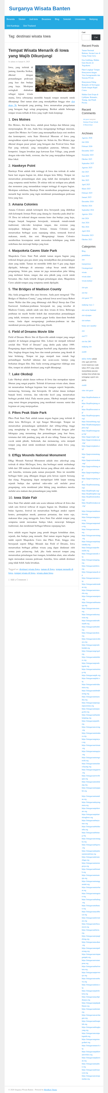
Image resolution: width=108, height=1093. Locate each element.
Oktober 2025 (87, 159)
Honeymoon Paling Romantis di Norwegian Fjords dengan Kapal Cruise (91, 86)
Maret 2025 (86, 188)
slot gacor (86, 119)
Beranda (11, 19)
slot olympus (87, 315)
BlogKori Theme (50, 1089)
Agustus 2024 (87, 214)
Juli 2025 (85, 171)
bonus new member (89, 325)
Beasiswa (46, 19)
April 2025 (86, 184)
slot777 (84, 336)
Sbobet (22, 19)
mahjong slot (87, 346)
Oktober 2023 (87, 239)
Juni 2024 (85, 222)
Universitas (80, 19)
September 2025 (88, 163)
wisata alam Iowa (45, 572)
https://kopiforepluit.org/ (91, 493)
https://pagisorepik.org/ (90, 437)
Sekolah (67, 19)
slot (83, 259)
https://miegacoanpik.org (91, 675)
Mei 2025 (85, 180)
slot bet (84, 292)
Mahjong (93, 19)
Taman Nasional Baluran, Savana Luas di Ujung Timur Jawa (91, 53)
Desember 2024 (88, 201)
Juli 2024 (85, 218)
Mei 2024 (85, 226)
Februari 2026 (87, 146)
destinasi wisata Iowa (29, 569)
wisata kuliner (87, 280)
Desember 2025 (88, 150)
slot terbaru (86, 320)
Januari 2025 (86, 197)
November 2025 (88, 155)
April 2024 (86, 231)
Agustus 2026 (87, 138)
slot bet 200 (86, 341)
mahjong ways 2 (88, 304)
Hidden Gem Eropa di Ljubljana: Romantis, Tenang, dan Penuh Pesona (90, 98)
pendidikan (86, 255)
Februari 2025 (87, 193)
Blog (57, 19)
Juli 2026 (85, 142)
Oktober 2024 (87, 205)
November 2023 (88, 235)
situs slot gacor (87, 390)
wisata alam (86, 276)
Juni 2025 (85, 176)
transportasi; (86, 264)
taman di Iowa (48, 569)
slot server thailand (89, 310)
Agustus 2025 (87, 167)
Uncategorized (87, 268)
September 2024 (88, 210)
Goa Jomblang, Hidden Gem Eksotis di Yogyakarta (90, 63)
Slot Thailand (29, 26)
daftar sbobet (87, 358)
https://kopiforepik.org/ (90, 490)
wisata (84, 272)
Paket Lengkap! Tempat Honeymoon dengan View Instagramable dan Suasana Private (91, 73)
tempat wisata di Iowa (24, 572)
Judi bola (33, 19)
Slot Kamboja (13, 26)
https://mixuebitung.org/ (91, 421)
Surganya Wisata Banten (39, 8)
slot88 (84, 352)
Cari (83, 32)
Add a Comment (18, 579)
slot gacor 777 (87, 298)
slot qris (85, 287)
